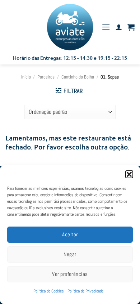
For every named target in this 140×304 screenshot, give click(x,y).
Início (26, 77)
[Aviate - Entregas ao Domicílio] (70, 27)
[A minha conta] (118, 27)
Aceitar (70, 234)
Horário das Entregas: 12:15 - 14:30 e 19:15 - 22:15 (70, 57)
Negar (70, 254)
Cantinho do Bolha (77, 77)
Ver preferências (70, 274)
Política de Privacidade (85, 291)
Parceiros (46, 77)
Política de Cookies (48, 291)
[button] (129, 174)
